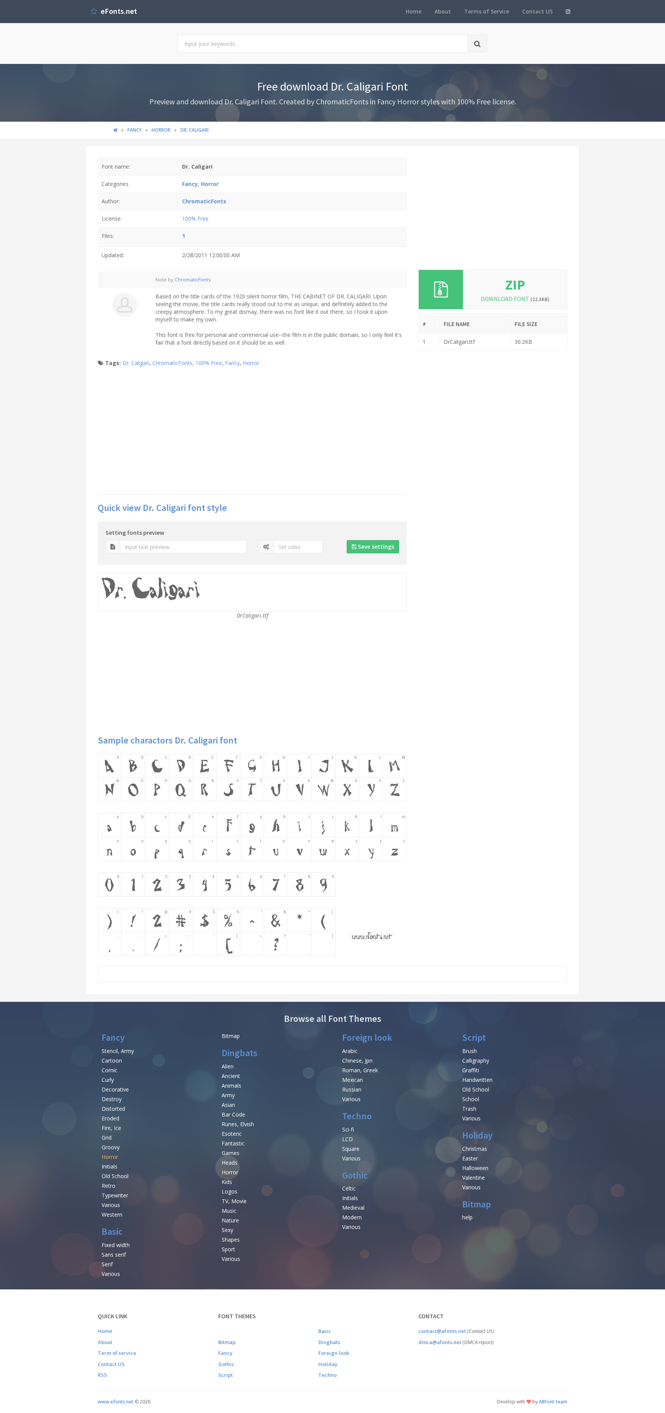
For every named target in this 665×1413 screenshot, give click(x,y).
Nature (230, 1220)
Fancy (232, 363)
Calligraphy (475, 1060)
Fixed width (116, 1245)
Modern (352, 1217)
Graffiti (470, 1070)
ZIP (515, 284)
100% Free (195, 218)
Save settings (375, 546)
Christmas (474, 1148)
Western (112, 1214)
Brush (469, 1051)
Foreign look (367, 1037)
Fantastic (233, 1143)
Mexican (352, 1079)
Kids (227, 1181)
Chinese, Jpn (357, 1060)
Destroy (112, 1099)
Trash (469, 1108)
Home (413, 11)
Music (229, 1210)
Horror (251, 363)
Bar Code (233, 1114)
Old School (115, 1176)
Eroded (110, 1118)
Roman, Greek (360, 1070)
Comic (109, 1070)
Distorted (113, 1108)
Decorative (115, 1089)
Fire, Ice (111, 1128)
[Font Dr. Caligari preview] (252, 855)
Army (228, 1095)
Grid (107, 1137)
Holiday (477, 1135)
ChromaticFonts (193, 279)
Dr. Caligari (135, 363)
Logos (229, 1191)
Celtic (349, 1188)
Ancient (231, 1076)
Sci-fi (348, 1129)
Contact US (537, 11)
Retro (108, 1185)
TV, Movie (234, 1201)
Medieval (353, 1207)
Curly (108, 1079)
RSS (102, 1374)
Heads (229, 1162)
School (470, 1099)
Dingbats (239, 1053)
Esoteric (232, 1133)
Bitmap (231, 1036)
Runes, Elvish (238, 1124)
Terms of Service (486, 11)
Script (474, 1037)
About (442, 11)
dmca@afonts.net (439, 1342)
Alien (228, 1066)
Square (350, 1148)
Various (111, 1205)
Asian (228, 1104)
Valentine (473, 1177)
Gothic (355, 1175)
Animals (231, 1085)
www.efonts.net (116, 1401)
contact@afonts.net (442, 1331)
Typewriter (115, 1195)
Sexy (227, 1230)
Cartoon (112, 1060)
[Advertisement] (252, 433)
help (467, 1217)
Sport (228, 1249)
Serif (107, 1264)
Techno (357, 1116)
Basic (112, 1231)
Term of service (117, 1352)
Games (230, 1153)
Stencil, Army (118, 1051)
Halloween (475, 1168)
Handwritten (477, 1079)
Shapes (231, 1239)
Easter (470, 1158)
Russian (351, 1089)
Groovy (111, 1147)
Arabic (350, 1051)
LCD (347, 1139)
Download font (515, 299)
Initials (109, 1166)
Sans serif (114, 1254)
